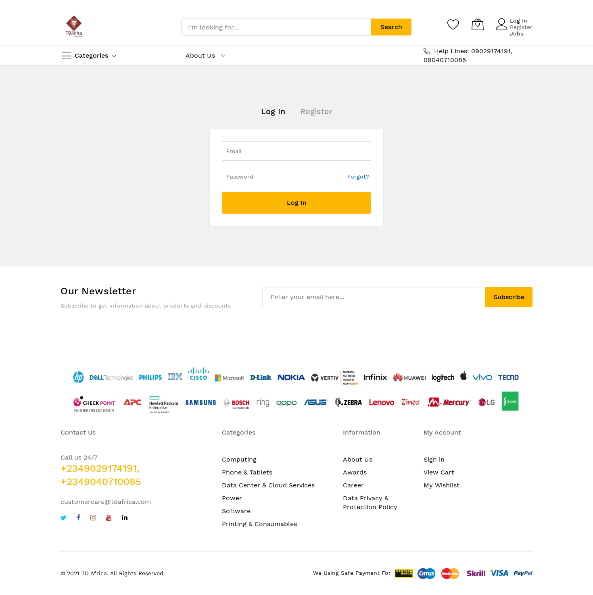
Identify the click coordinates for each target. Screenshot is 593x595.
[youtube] (109, 518)
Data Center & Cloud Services (268, 485)
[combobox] (276, 27)
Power (232, 498)
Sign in (434, 459)
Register (521, 27)
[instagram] (93, 518)
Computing (239, 459)
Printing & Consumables (259, 524)
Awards (355, 472)
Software (236, 511)
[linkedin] (124, 518)
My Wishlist (441, 485)
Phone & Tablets (247, 472)
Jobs (516, 33)
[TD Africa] (75, 27)
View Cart (439, 472)
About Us (357, 459)
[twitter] (64, 518)
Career (353, 485)
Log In (518, 20)
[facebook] (78, 518)
